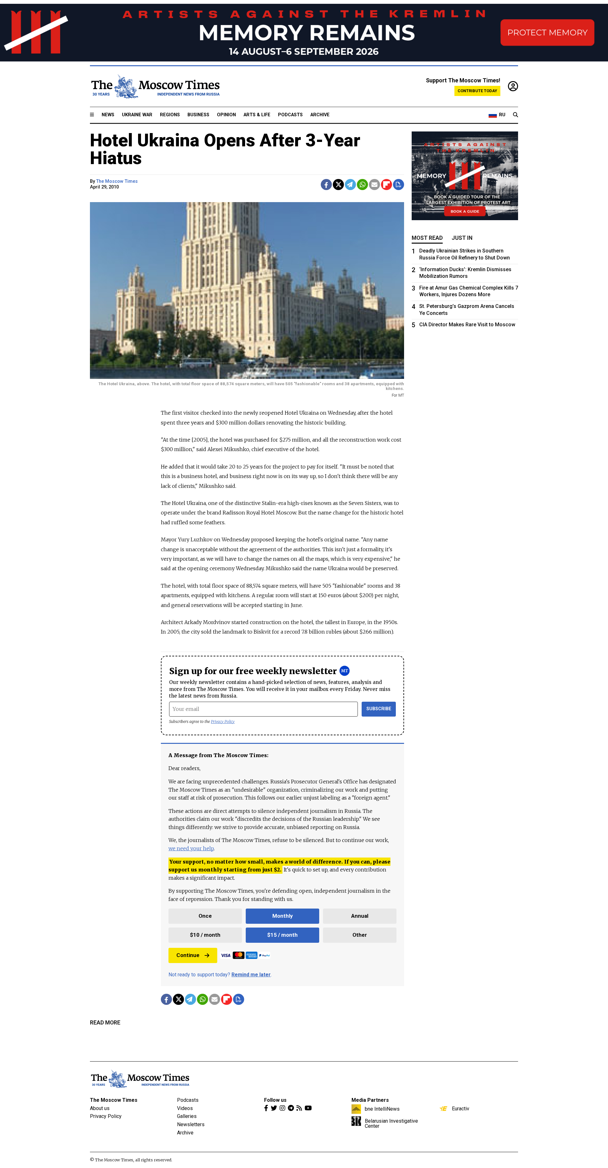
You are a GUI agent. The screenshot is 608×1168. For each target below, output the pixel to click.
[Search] (515, 115)
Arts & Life (257, 115)
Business (198, 115)
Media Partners (370, 1100)
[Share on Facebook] (326, 184)
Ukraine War (137, 115)
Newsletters (191, 1124)
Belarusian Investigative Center (391, 1123)
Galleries (187, 1116)
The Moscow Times (113, 1100)
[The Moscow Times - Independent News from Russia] (155, 86)
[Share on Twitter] (338, 184)
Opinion (226, 115)
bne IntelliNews (382, 1109)
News (108, 115)
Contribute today (477, 90)
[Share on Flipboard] (386, 184)
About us (100, 1108)
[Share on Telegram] (350, 184)
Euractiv (460, 1108)
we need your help (191, 848)
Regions (170, 115)
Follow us (275, 1100)
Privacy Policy (223, 721)
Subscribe (378, 709)
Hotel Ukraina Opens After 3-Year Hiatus (225, 149)
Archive (320, 115)
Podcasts (290, 115)
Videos (185, 1108)
